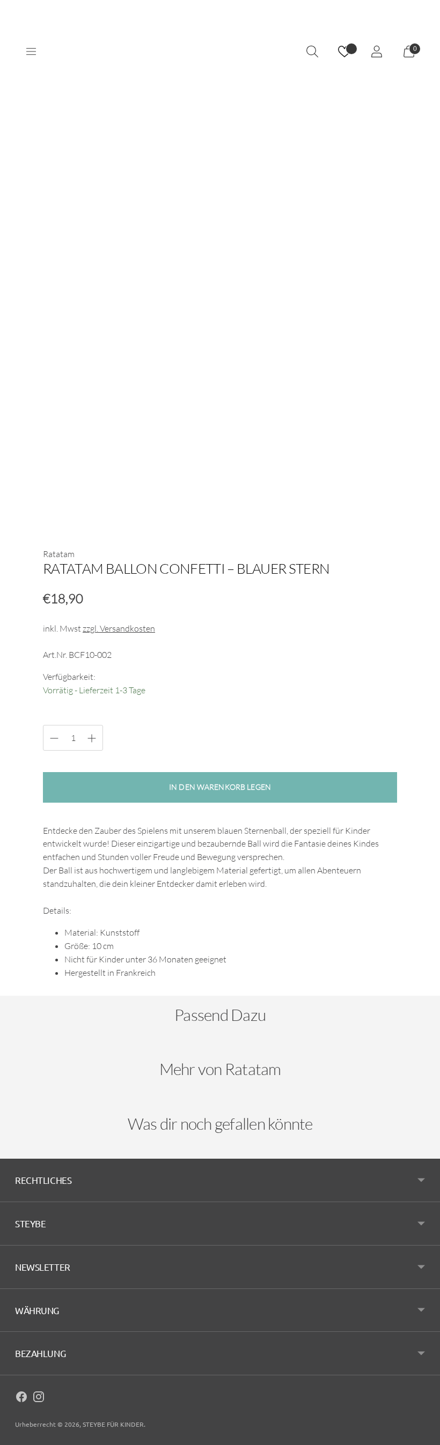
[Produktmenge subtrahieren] (91, 738)
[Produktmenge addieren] (54, 738)
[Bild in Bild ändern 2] (147, 495)
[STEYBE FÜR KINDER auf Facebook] (21, 1398)
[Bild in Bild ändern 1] (74, 495)
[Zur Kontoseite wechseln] (377, 51)
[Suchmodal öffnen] (312, 51)
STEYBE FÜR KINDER (113, 1424)
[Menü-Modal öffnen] (31, 51)
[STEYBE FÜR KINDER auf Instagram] (38, 1398)
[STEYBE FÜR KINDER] (220, 51)
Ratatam (59, 554)
